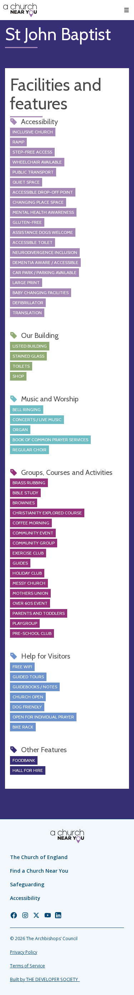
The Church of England (39, 857)
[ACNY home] (20, 10)
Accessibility (25, 898)
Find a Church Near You (39, 870)
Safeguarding (27, 884)
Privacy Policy (23, 952)
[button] (126, 10)
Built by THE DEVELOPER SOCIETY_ (45, 979)
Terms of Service (27, 966)
